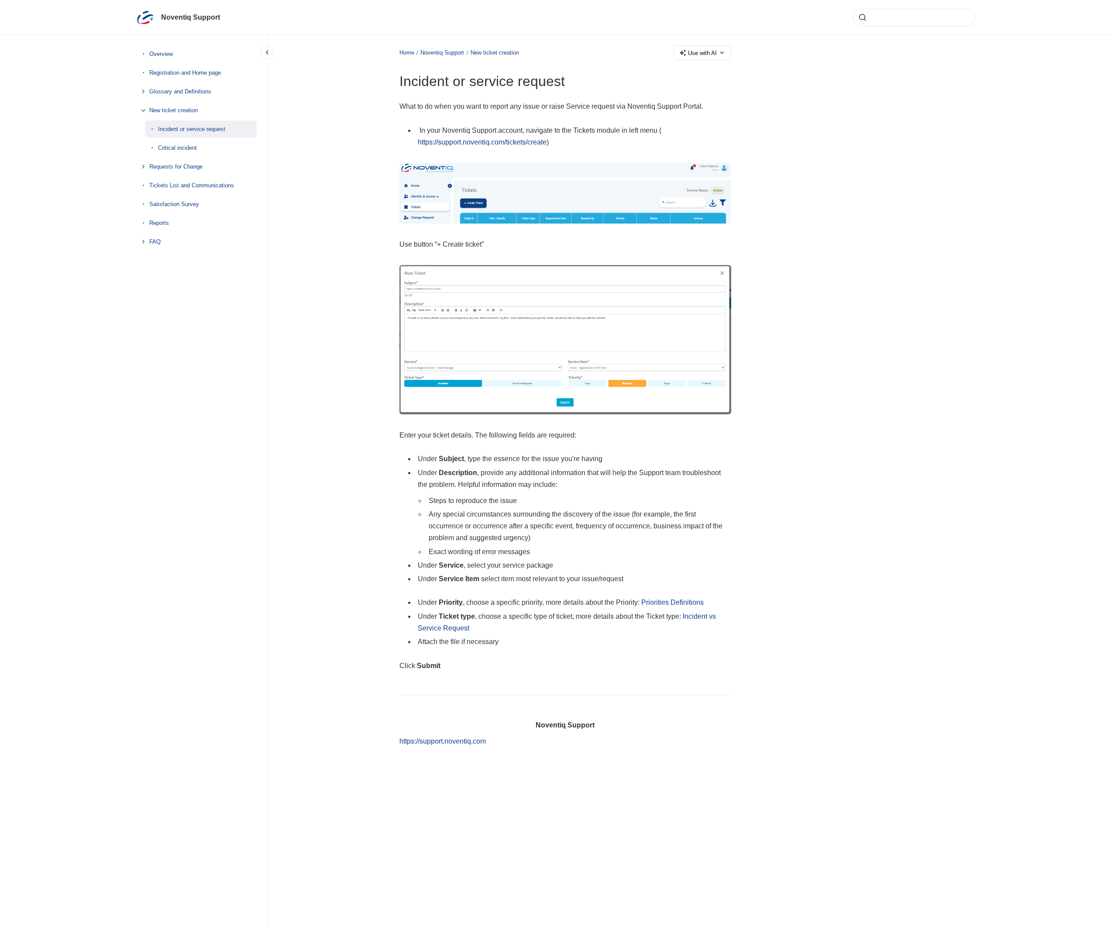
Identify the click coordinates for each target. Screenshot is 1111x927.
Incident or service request (191, 129)
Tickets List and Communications (191, 185)
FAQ (155, 241)
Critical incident (177, 148)
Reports (159, 223)
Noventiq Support (190, 17)
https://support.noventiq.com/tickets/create (482, 142)
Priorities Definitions (672, 602)
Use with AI (702, 53)
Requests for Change (176, 166)
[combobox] (913, 17)
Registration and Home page (185, 72)
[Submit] (863, 17)
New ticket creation (173, 110)
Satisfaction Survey (174, 204)
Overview (161, 54)
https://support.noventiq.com (442, 741)
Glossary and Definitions (180, 91)
